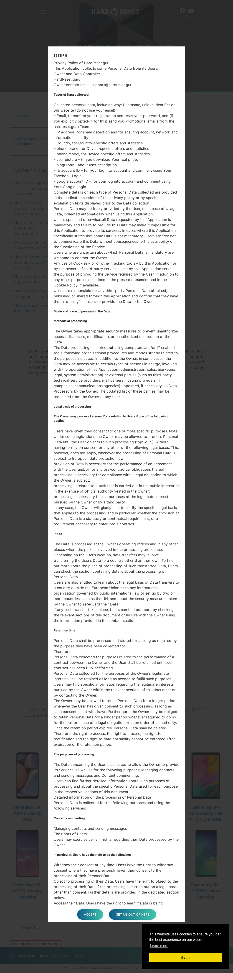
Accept (90, 914)
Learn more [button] (159, 946)
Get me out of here (132, 914)
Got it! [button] (186, 957)
